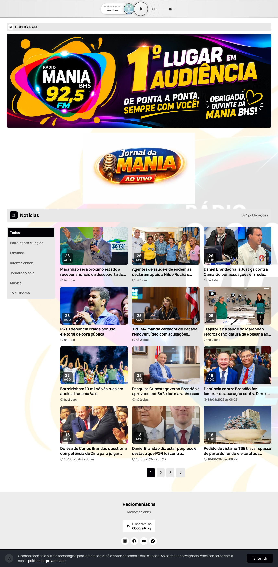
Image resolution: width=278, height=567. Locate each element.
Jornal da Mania (22, 272)
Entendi (260, 558)
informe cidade (22, 263)
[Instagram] (125, 541)
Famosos (17, 252)
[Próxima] (265, 168)
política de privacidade (47, 560)
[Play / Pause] (141, 9)
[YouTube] (144, 541)
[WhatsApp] (153, 541)
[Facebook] (134, 541)
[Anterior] (12, 168)
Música (15, 283)
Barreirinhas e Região (26, 242)
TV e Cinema (20, 293)
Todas (15, 232)
